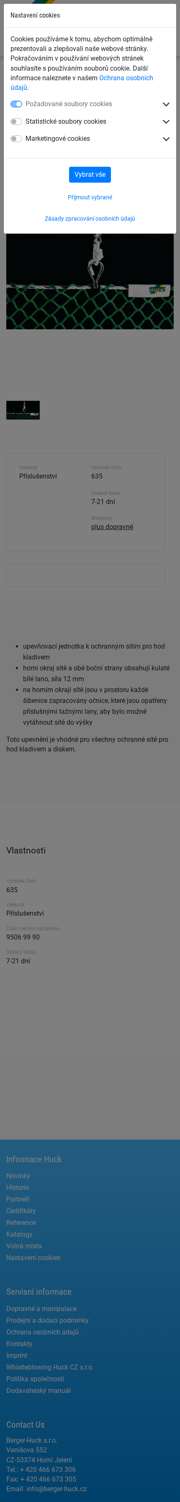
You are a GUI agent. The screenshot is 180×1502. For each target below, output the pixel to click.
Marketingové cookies (58, 139)
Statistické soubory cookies (66, 121)
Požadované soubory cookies (69, 104)
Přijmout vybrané (90, 197)
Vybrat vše (90, 174)
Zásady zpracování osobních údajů (90, 218)
